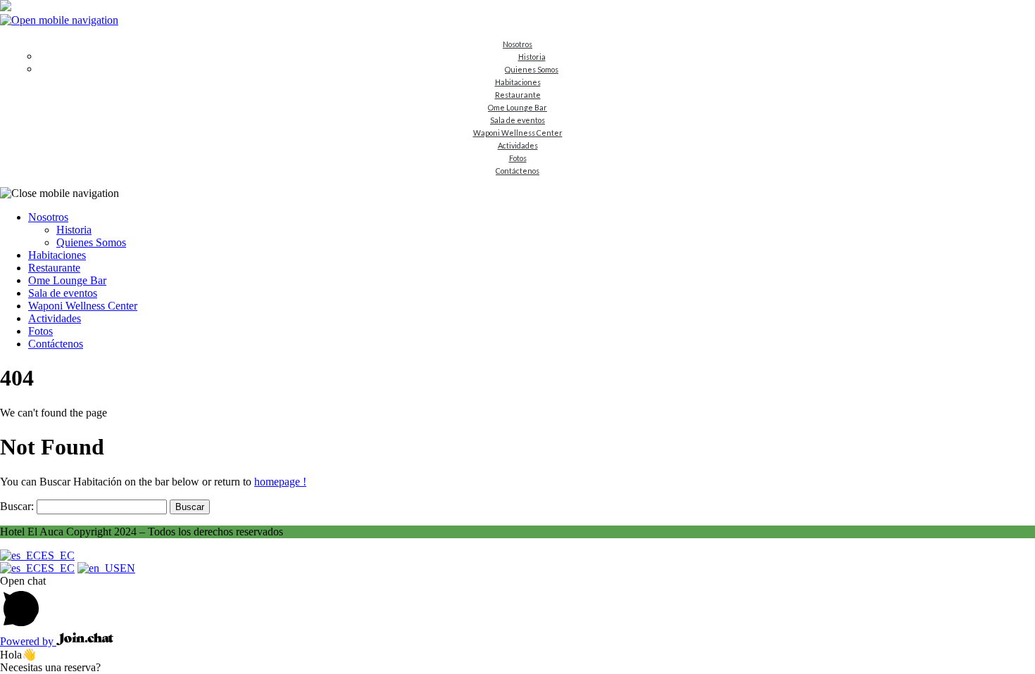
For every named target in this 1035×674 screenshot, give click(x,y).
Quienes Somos (531, 69)
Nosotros (517, 44)
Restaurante (518, 94)
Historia (532, 56)
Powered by (28, 641)
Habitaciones (518, 82)
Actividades (518, 145)
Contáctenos (517, 170)
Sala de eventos (517, 120)
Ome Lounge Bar (517, 107)
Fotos (518, 158)
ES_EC (58, 555)
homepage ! (280, 482)
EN (127, 568)
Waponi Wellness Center (518, 132)
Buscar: (17, 506)
